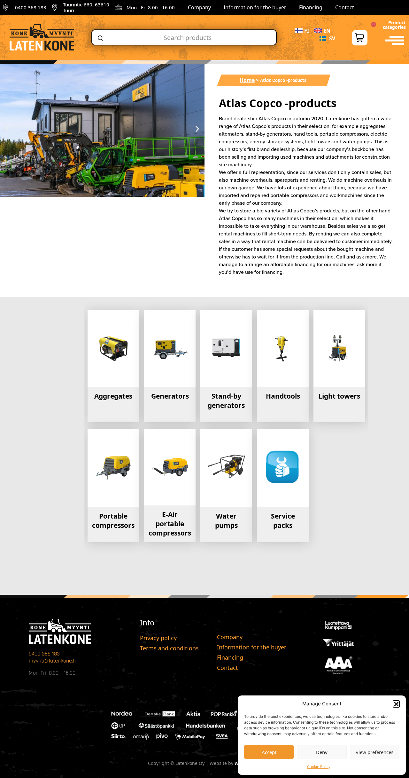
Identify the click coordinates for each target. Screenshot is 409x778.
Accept (269, 752)
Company (199, 7)
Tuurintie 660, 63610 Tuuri (86, 7)
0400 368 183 (30, 7)
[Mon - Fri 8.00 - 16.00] (118, 7)
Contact (344, 7)
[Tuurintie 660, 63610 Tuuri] (54, 7)
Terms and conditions (169, 648)
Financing (310, 7)
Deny (322, 752)
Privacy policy (158, 638)
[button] (396, 704)
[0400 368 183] (6, 7)
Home (247, 79)
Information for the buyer (255, 7)
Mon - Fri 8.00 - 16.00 (151, 7)
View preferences (374, 752)
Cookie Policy (318, 766)
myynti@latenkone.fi (52, 660)
